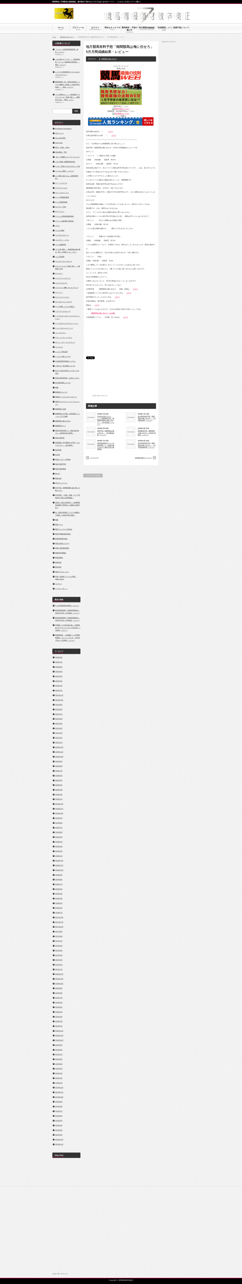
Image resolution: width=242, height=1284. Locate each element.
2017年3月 (58, 960)
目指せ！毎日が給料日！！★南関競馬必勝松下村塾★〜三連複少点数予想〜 (67, 505)
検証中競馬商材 (60, 469)
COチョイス (59, 133)
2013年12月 (59, 1139)
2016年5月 (58, 1007)
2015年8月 (58, 1050)
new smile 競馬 (60, 138)
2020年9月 (58, 761)
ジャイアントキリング (63, 278)
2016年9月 (58, 988)
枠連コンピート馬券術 (63, 459)
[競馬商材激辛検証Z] (63, 17)
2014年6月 (58, 1116)
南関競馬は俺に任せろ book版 (103, 313)
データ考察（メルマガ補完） (65, 306)
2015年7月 (58, 1054)
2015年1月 (58, 1083)
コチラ (110, 132)
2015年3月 (58, 1073)
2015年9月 (58, 1045)
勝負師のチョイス (61, 392)
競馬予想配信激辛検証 (63, 534)
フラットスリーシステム (63, 337)
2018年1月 (58, 912)
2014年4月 (58, 1125)
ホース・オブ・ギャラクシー (65, 342)
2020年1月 (58, 799)
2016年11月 (59, 979)
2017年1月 (58, 969)
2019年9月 (58, 818)
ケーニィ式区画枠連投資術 (64, 216)
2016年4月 (58, 1012)
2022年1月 (58, 690)
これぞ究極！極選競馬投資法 (65, 162)
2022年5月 (58, 671)
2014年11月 (59, 1092)
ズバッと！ (59, 292)
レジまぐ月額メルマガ (63, 356)
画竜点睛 (58, 478)
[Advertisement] (129, 378)
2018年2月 (58, 908)
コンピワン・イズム (62, 240)
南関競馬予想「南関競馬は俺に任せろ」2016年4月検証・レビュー (147, 433)
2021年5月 (58, 723)
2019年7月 (58, 827)
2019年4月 (58, 842)
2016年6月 (58, 1002)
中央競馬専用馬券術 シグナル (65, 361)
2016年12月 (59, 974)
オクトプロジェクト (62, 193)
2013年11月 (59, 1144)
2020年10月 (59, 756)
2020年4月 (58, 785)
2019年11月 (59, 809)
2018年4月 (58, 898)
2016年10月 (59, 983)
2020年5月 (58, 780)
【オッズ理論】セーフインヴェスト (67, 157)
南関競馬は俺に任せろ (67, 37)
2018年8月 (58, 879)
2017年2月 (58, 964)
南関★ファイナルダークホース (66, 397)
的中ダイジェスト (61, 483)
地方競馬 (58, 450)
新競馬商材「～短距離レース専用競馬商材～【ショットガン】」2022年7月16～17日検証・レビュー (67, 637)
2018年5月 (58, 894)
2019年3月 (58, 846)
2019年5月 (58, 837)
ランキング (59, 347)
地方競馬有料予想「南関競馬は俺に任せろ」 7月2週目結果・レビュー (147, 418)
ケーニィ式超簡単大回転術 (64, 221)
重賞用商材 (59, 557)
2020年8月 (58, 766)
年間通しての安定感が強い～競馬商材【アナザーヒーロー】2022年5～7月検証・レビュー (67, 627)
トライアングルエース (63, 311)
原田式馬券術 (59, 438)
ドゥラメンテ (94, 457)
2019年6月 (58, 832)
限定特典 (58, 567)
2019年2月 (58, 851)
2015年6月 (58, 1059)
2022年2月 (58, 686)
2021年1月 (58, 742)
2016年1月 (58, 1026)
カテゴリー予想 (60, 207)
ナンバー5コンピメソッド (64, 328)
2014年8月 (58, 1106)
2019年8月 (58, 823)
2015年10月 (59, 1040)
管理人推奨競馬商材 (62, 548)
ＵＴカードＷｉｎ (61, 588)
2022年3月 (58, 681)
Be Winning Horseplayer (63, 128)
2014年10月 (59, 1097)
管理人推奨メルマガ (62, 543)
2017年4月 (58, 955)
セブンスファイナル (62, 297)
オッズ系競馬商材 (61, 202)
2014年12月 (59, 1087)
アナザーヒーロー (61, 188)
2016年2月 (58, 1021)
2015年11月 (59, 1035)
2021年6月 (58, 719)
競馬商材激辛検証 (61, 539)
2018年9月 (58, 875)
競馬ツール (59, 524)
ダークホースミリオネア (63, 302)
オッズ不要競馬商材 (62, 197)
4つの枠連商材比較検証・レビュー (67, 605)
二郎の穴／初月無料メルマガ (65, 366)
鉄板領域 (58, 562)
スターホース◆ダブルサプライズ (66, 287)
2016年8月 (58, 993)
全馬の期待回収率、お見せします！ (67, 378)
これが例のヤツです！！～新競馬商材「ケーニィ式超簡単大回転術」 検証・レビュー (67, 61)
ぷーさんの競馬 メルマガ (64, 171)
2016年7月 (58, 998)
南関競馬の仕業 (60, 409)
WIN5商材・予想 (61, 152)
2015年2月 (58, 1078)
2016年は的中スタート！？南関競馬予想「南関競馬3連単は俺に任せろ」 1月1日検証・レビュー (105, 420)
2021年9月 (58, 704)
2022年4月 (58, 676)
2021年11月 (59, 695)
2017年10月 (59, 927)
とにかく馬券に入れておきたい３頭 (67, 166)
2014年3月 (58, 1130)
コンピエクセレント (62, 235)
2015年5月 (58, 1064)
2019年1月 (58, 856)
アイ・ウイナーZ (61, 183)
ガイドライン (59, 211)
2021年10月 (59, 700)
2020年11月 (59, 752)
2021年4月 (58, 728)
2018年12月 (59, 860)
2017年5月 (58, 950)
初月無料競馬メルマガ (63, 383)
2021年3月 (58, 733)
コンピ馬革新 (59, 257)
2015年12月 (59, 1031)
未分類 (57, 455)
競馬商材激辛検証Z (126, 1280)
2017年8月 (58, 936)
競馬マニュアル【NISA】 (64, 529)
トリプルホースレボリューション (66, 323)
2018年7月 (58, 884)
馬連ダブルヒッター (62, 572)
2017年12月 (59, 917)
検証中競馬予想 (60, 464)
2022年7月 (58, 662)
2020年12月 (59, 747)
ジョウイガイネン (61, 283)
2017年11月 (59, 922)
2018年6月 (58, 889)
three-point (58, 143)
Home (54, 37)
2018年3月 (58, 903)
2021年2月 (58, 738)
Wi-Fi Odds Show (62, 147)
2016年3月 (58, 1017)
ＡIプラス (58, 584)
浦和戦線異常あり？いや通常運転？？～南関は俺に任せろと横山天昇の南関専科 (105, 446)
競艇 (56, 520)
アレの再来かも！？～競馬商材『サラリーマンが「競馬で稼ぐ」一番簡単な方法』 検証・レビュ (67, 97)
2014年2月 (58, 1135)
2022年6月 (58, 667)
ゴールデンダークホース (63, 261)
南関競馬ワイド (60, 426)
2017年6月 (58, 946)
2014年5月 (58, 1120)
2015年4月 (58, 1068)
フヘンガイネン (60, 333)
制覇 (56, 387)
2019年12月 (59, 804)
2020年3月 (58, 790)
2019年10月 (59, 813)
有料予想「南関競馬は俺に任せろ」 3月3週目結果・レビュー (105, 433)
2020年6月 (58, 775)
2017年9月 (58, 931)
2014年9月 (58, 1102)
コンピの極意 (59, 230)
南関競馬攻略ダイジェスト (143, 458)
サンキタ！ (59, 273)
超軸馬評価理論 (60, 553)
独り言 (57, 473)
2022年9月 (58, 657)
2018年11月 (59, 865)
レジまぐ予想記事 (61, 352)
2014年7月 (58, 1111)
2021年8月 (58, 709)
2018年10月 (59, 870)
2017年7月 (58, 941)
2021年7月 (58, 714)
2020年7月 (58, 771)
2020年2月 (58, 794)
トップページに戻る (93, 475)
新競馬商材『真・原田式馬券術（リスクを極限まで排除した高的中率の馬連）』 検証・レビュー (67, 84)
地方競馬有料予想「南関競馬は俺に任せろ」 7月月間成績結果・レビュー (147, 445)
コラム (57, 226)
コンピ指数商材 (60, 244)
